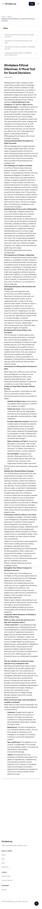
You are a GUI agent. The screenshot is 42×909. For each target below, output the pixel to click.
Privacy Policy (6, 876)
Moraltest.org (7, 841)
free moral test (25, 680)
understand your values (18, 561)
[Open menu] (38, 4)
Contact (4, 889)
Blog (9, 17)
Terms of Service (7, 880)
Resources (5, 867)
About (4, 855)
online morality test (14, 495)
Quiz (31, 4)
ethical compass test (27, 359)
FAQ (3, 859)
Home (4, 17)
